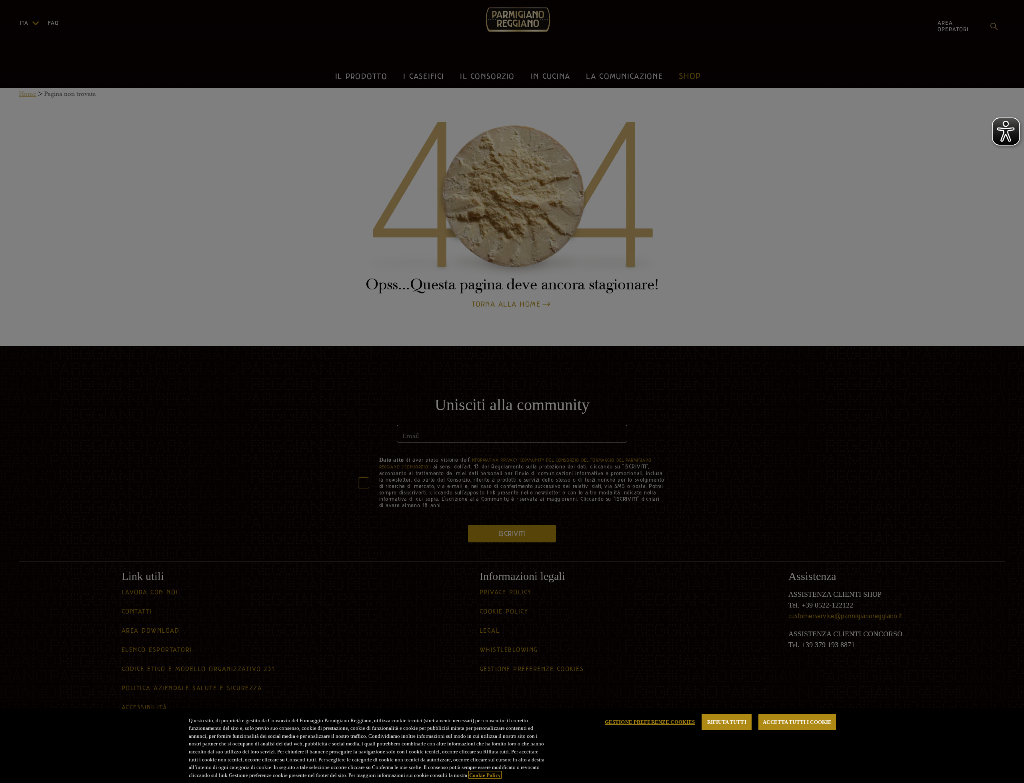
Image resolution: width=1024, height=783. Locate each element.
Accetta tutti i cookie (797, 722)
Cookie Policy (485, 775)
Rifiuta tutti (726, 722)
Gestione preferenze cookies (650, 722)
